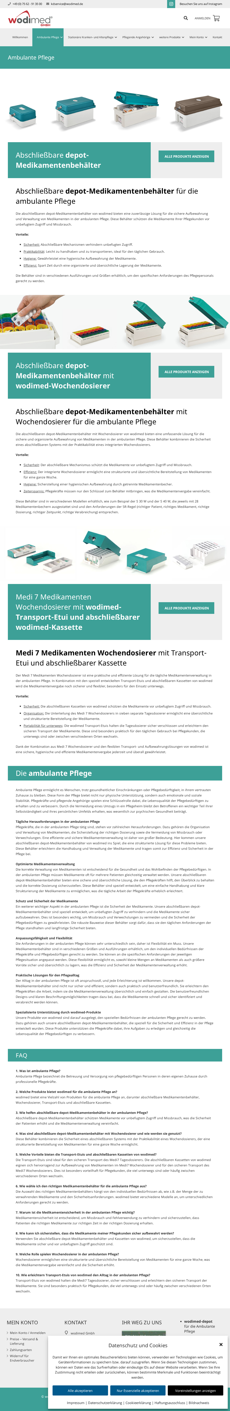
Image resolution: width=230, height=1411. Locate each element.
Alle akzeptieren (80, 1390)
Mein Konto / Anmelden (28, 1333)
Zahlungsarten (21, 1350)
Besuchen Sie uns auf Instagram (201, 4)
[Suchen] (185, 18)
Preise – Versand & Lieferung (24, 1341)
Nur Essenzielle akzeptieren (138, 1390)
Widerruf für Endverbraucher (22, 1358)
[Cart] (216, 18)
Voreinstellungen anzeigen (195, 1390)
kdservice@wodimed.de (67, 4)
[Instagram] (171, 4)
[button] (221, 1344)
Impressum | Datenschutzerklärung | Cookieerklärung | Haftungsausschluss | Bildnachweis (138, 1402)
